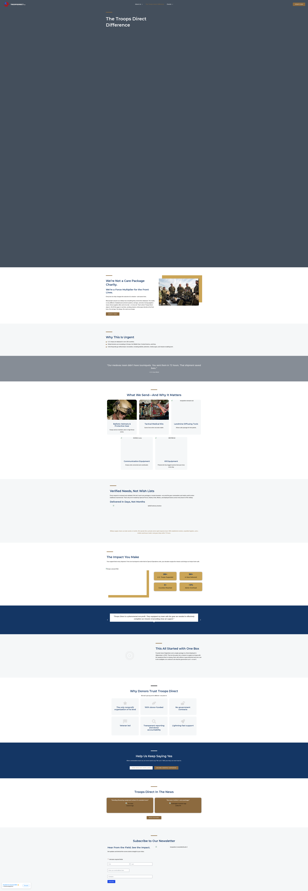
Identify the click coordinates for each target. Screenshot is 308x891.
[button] (142, 4)
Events (169, 4)
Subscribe (111, 881)
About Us (138, 4)
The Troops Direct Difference (155, 4)
